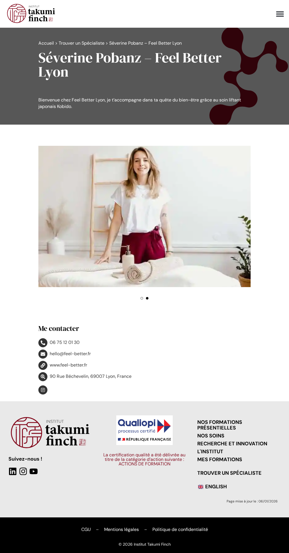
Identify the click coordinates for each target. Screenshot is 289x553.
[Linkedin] (12, 471)
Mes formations (219, 459)
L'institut (210, 451)
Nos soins (210, 435)
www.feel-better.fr (68, 365)
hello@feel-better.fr (70, 354)
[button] (279, 14)
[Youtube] (33, 471)
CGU (86, 529)
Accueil (46, 43)
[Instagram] (23, 471)
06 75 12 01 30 (65, 342)
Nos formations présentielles (219, 425)
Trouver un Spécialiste (81, 43)
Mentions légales (121, 529)
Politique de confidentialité (180, 529)
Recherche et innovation (232, 443)
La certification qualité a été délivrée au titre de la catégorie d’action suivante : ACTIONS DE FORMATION (144, 459)
